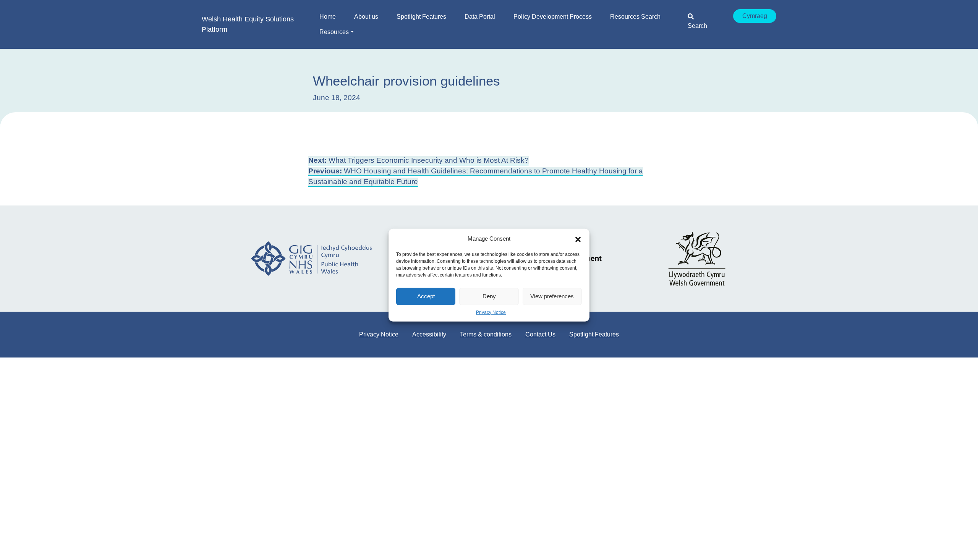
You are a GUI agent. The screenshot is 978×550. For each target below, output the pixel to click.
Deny (489, 296)
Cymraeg (754, 16)
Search (697, 26)
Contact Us (540, 334)
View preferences (552, 296)
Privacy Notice (491, 312)
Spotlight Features (594, 334)
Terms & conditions (486, 334)
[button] (578, 239)
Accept (426, 296)
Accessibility (429, 334)
